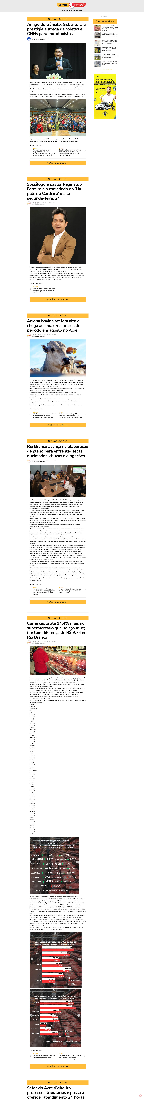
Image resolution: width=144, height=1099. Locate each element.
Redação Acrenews (39, 204)
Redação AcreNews (39, 39)
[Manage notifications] (140, 1095)
